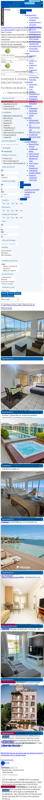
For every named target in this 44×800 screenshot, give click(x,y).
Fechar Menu (29, 3)
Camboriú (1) (8, 130)
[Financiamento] (8, 277)
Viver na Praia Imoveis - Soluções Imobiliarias (6, 6)
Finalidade (6, 148)
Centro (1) (7, 120)
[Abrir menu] (16, 8)
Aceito (22, 47)
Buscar (4, 293)
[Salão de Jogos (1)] (10, 270)
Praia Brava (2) (9, 128)
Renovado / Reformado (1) (14, 163)
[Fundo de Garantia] (8, 282)
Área (4, 221)
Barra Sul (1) (8, 118)
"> (42, 3)
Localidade (6, 112)
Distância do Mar (8, 181)
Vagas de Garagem (10, 214)
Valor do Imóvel (8, 167)
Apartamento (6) (10, 104)
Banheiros (6, 207)
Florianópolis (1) (9, 135)
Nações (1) (7, 123)
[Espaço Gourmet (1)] (10, 266)
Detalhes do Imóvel (10, 260)
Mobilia (5, 247)
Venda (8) (8, 151)
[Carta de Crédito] (8, 284)
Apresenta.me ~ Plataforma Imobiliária (19, 744)
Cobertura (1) (8, 106)
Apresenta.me (9, 740)
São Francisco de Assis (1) (13, 132)
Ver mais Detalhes (8, 682)
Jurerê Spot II (9, 767)
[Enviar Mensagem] (38, 74)
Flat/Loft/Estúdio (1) (11, 109)
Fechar (18, 293)
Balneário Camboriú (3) (12, 116)
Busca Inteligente (9, 141)
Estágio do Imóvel (9, 155)
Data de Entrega (8, 240)
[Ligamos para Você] (2, 25)
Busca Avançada (7, 296)
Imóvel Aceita (7, 274)
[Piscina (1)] (10, 268)
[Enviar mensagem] (13, 62)
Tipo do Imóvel (8, 98)
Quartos (5, 200)
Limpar (11, 293)
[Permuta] (8, 279)
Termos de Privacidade (10, 47)
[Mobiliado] (6, 253)
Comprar (5, 628)
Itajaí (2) (6, 125)
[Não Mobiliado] (6, 255)
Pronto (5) (7, 158)
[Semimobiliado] (6, 251)
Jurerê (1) (7, 137)
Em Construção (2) (11, 161)
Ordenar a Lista (8, 287)
